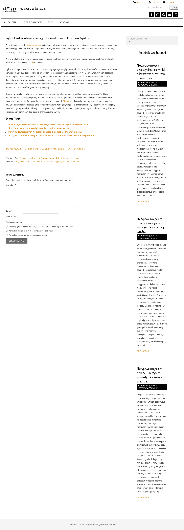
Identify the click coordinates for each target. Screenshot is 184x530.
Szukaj (174, 7)
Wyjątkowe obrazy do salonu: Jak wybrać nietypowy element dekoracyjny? (49, 161)
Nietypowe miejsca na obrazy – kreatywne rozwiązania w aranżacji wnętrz (150, 225)
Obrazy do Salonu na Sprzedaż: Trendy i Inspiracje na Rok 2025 (39, 128)
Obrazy (66, 101)
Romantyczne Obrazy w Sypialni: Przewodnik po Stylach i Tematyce (49, 158)
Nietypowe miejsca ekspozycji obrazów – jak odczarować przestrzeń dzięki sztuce (151, 71)
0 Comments (79, 149)
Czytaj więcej (143, 201)
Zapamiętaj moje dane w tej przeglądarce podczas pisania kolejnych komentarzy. (41, 227)
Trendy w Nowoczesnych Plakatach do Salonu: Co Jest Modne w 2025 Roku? (45, 132)
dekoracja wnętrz (33, 45)
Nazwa (9, 211)
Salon (31, 149)
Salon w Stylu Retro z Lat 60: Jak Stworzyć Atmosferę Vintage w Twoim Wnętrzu (48, 125)
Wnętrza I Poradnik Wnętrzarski (49, 149)
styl (32, 62)
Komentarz (11, 185)
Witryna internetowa (14, 222)
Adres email (11, 217)
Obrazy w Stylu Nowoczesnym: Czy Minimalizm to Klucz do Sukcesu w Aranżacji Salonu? (51, 135)
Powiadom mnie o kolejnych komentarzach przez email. (31, 231)
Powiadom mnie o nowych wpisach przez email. (28, 235)
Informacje (146, 82)
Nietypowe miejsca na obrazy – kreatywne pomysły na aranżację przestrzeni (149, 375)
